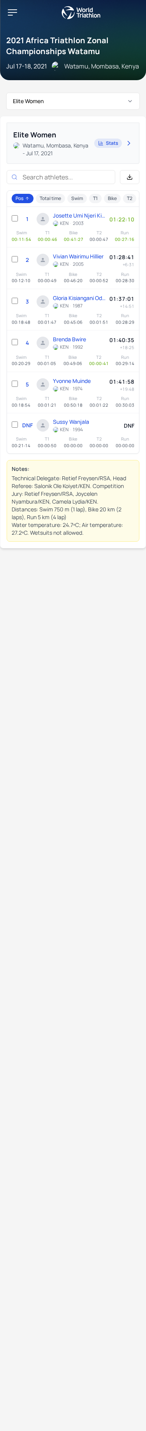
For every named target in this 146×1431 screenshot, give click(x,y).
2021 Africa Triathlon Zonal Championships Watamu (57, 45)
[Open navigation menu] (12, 12)
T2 (129, 198)
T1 (95, 198)
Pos (19, 198)
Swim (77, 198)
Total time (50, 198)
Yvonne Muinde (72, 381)
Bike (112, 198)
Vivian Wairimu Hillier (78, 256)
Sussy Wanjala (71, 421)
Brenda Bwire (69, 339)
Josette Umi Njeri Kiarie (79, 215)
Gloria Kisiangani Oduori (79, 298)
